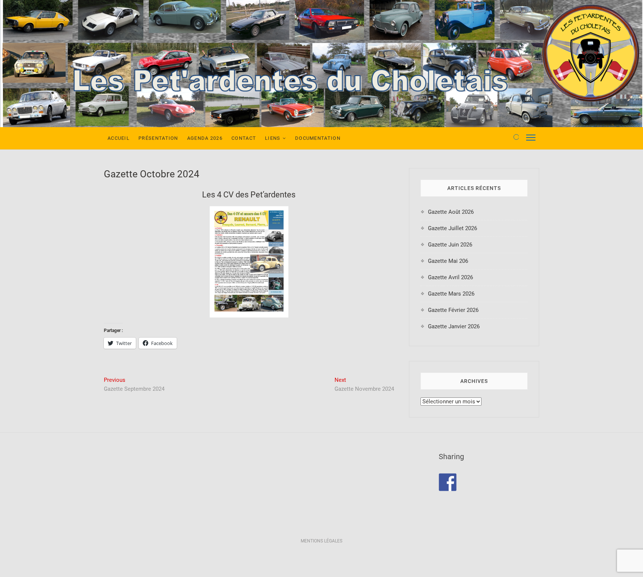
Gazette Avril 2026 (450, 277)
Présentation (158, 138)
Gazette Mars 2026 (451, 293)
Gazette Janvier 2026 (454, 326)
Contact (243, 138)
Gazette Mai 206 (448, 261)
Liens (273, 138)
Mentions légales (321, 541)
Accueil (118, 138)
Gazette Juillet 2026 (452, 228)
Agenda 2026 (205, 138)
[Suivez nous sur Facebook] (448, 482)
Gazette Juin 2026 (450, 244)
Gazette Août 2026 (451, 212)
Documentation (317, 138)
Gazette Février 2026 (453, 310)
